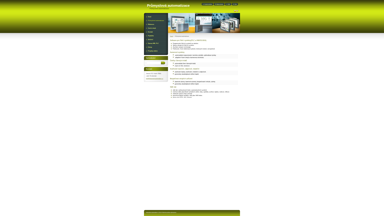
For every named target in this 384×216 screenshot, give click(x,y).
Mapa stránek (219, 4)
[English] (237, 11)
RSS (229, 4)
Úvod (171, 36)
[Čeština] (235, 11)
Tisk (236, 4)
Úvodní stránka (208, 4)
